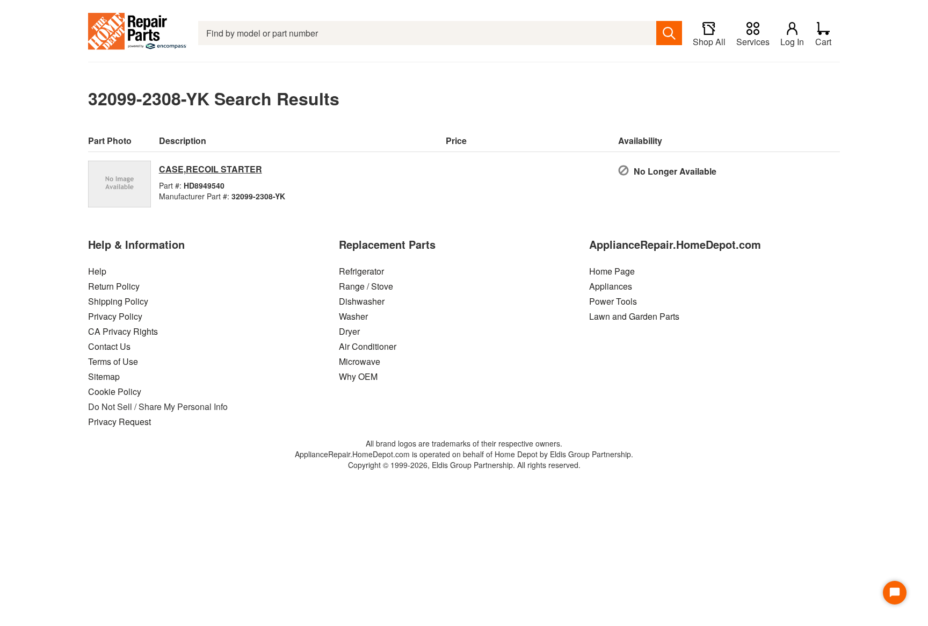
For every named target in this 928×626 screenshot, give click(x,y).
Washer (353, 316)
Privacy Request (119, 421)
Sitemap (104, 376)
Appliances (610, 286)
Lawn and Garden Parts (634, 316)
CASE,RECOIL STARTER (210, 169)
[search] (669, 33)
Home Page (612, 271)
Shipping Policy (118, 301)
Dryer (349, 331)
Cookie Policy (114, 391)
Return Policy (114, 286)
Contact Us (109, 346)
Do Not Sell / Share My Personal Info (158, 406)
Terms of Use (113, 361)
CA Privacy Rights (123, 331)
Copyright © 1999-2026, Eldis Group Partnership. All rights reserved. (464, 464)
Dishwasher (362, 301)
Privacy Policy (115, 316)
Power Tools (613, 301)
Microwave (359, 361)
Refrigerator (361, 271)
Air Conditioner (367, 346)
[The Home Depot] (137, 33)
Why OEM (358, 376)
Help (97, 271)
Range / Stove (366, 286)
